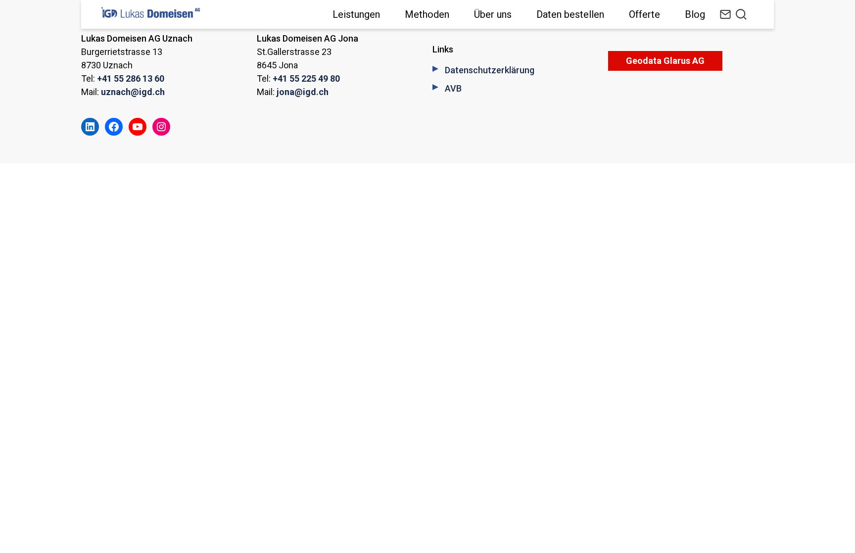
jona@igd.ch (303, 92)
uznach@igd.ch (133, 92)
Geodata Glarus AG (665, 60)
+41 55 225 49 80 (306, 78)
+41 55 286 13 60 (130, 78)
